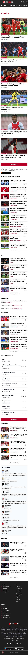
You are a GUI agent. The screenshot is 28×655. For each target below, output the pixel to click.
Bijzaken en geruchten (15, 226)
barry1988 (7, 483)
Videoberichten (14, 430)
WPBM (6, 522)
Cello (6, 498)
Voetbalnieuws (4, 33)
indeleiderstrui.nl (17, 305)
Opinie (11, 262)
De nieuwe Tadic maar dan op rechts (9, 481)
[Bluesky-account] (20, 643)
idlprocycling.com (17, 308)
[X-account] (7, 643)
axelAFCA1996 (8, 530)
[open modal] (26, 2)
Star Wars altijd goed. (6, 509)
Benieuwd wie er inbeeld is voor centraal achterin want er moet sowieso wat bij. (14, 487)
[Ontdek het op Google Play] (9, 648)
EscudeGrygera (8, 505)
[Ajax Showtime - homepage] (8, 2)
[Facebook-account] (11, 643)
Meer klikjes (4, 533)
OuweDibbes (7, 491)
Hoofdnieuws (13, 184)
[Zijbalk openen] (1, 2)
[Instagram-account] (14, 643)
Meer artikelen (14, 164)
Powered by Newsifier (14, 652)
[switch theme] (24, 2)
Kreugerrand (7, 477)
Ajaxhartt (6, 470)
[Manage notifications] (3, 652)
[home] (1, 5)
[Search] (21, 2)
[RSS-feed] (17, 643)
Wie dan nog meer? (6, 514)
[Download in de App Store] (19, 648)
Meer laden (14, 419)
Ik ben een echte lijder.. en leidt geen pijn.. (10, 520)
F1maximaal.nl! (8, 302)
